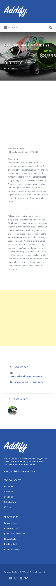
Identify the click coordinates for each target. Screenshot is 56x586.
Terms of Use (12, 528)
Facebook (10, 491)
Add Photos (12, 68)
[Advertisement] (28, 113)
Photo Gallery (20, 398)
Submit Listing (13, 549)
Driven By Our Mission (15, 534)
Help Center (12, 523)
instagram (21, 578)
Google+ (10, 497)
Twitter (10, 486)
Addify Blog (11, 544)
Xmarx (32, 471)
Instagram (11, 502)
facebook (6, 578)
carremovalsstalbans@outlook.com (25, 376)
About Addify (12, 539)
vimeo (26, 578)
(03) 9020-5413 (21, 367)
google (16, 578)
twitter (10, 578)
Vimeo (9, 507)
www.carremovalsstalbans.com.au (29, 382)
